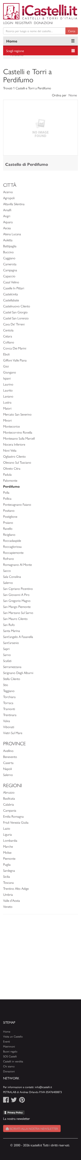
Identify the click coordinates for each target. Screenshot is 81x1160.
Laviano (8, 396)
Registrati (23, 22)
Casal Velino (11, 282)
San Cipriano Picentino (18, 588)
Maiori (7, 408)
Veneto (7, 906)
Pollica (7, 498)
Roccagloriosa (12, 546)
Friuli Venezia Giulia (15, 822)
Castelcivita (10, 294)
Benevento (10, 756)
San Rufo (9, 624)
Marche (8, 846)
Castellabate (11, 300)
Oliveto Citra (11, 468)
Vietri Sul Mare (12, 732)
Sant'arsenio (11, 642)
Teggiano (9, 690)
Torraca (8, 702)
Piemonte (9, 858)
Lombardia (10, 840)
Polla (6, 492)
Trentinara (9, 714)
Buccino (8, 252)
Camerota (9, 264)
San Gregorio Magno (17, 600)
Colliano (8, 342)
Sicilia (6, 876)
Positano (9, 510)
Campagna (10, 270)
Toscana (8, 882)
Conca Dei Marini (14, 348)
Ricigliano (9, 534)
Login (8, 22)
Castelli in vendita (13, 1061)
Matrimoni (9, 1046)
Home (11, 41)
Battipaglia (9, 246)
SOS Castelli (10, 1056)
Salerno (8, 582)
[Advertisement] (40, 959)
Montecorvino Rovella (17, 432)
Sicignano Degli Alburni (18, 672)
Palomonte (10, 480)
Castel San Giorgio (15, 312)
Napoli (7, 768)
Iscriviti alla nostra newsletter (33, 1128)
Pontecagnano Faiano (17, 504)
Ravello (7, 528)
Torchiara (9, 696)
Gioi (6, 366)
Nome (73, 95)
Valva (6, 720)
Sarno (7, 654)
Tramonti (9, 708)
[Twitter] (14, 1100)
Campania (9, 810)
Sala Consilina (12, 576)
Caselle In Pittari (13, 288)
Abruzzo (9, 792)
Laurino (8, 384)
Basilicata (9, 798)
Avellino (8, 750)
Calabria (8, 804)
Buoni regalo (10, 1051)
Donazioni (43, 22)
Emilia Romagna (13, 816)
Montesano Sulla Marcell (19, 438)
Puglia (7, 864)
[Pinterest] (22, 1100)
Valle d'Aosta (11, 900)
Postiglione (10, 516)
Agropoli (9, 197)
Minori (7, 420)
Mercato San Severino (17, 414)
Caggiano (9, 258)
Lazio (6, 828)
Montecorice (11, 426)
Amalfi (7, 209)
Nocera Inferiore (14, 444)
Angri (6, 215)
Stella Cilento (11, 678)
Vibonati (8, 726)
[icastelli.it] (40, 11)
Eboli (6, 354)
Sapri (6, 648)
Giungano (9, 372)
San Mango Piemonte (17, 606)
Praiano (8, 522)
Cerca (71, 31)
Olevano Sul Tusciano (17, 462)
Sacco (7, 570)
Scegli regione (15, 50)
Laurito (8, 390)
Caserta (8, 762)
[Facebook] (6, 1100)
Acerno (8, 191)
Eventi (6, 1041)
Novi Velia (9, 450)
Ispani (7, 378)
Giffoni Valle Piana (15, 360)
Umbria (8, 894)
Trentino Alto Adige (16, 888)
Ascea (7, 227)
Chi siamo (9, 1066)
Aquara (8, 221)
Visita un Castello (13, 1036)
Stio (5, 684)
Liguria (7, 834)
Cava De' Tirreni (14, 324)
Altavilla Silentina (14, 203)
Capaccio (9, 276)
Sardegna (9, 870)
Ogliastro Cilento (14, 456)
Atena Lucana (12, 234)
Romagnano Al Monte (17, 564)
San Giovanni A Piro (16, 594)
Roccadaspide (12, 540)
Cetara (7, 336)
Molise (7, 852)
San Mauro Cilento (15, 618)
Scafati (7, 660)
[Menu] (73, 41)
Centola (8, 330)
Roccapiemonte (13, 552)
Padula (7, 474)
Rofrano (8, 558)
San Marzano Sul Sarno (18, 612)
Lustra (7, 402)
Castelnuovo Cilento (16, 306)
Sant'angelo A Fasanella (18, 636)
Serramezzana (12, 666)
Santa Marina (11, 630)
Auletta (7, 240)
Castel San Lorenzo (16, 318)
